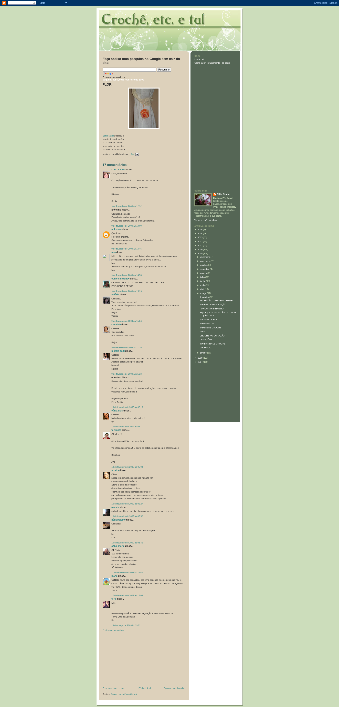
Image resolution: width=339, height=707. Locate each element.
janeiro (203, 353)
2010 (200, 249)
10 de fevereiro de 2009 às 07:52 (127, 516)
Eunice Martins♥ (120, 278)
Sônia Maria (108, 136)
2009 (200, 253)
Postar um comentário (113, 630)
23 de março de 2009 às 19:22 (125, 625)
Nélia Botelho (118, 519)
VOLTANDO (205, 347)
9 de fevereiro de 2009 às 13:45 (126, 249)
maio (202, 285)
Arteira (115, 470)
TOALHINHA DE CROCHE (212, 344)
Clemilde (116, 324)
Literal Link (199, 59)
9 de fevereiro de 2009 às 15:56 (126, 321)
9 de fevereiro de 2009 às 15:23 (126, 291)
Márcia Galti (118, 351)
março (203, 293)
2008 (200, 358)
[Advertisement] (132, 660)
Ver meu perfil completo (205, 220)
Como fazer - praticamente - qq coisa (212, 63)
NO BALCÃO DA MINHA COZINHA (216, 300)
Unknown (116, 229)
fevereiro (204, 297)
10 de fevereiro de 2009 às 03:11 (127, 426)
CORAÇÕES (206, 339)
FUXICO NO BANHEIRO (212, 308)
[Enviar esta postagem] (136, 154)
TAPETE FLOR (207, 323)
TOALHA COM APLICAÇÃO (213, 304)
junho (203, 281)
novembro (205, 261)
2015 (200, 229)
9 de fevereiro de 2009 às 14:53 (126, 275)
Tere (113, 599)
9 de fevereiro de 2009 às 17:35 (126, 347)
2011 (200, 245)
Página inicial (145, 688)
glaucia (115, 507)
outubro (204, 265)
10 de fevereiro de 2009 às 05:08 (127, 467)
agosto (203, 273)
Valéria (115, 294)
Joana (114, 576)
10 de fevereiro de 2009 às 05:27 (127, 504)
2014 (200, 233)
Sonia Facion (118, 169)
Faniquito (116, 430)
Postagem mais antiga (174, 688)
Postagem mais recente (114, 688)
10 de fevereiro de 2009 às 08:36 (127, 543)
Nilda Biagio (223, 194)
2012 (200, 241)
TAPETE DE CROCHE (210, 327)
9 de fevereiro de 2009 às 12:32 (126, 206)
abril (202, 289)
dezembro (205, 257)
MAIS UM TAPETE (208, 319)
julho (202, 277)
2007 (200, 362)
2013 (200, 237)
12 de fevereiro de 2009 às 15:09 (127, 595)
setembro (205, 269)
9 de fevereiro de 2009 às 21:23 (126, 374)
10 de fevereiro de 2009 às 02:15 (127, 407)
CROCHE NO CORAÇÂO (212, 336)
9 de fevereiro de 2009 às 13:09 (126, 226)
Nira (113, 252)
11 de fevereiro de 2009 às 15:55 (127, 572)
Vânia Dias (117, 410)
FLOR (107, 84)
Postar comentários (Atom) (124, 694)
